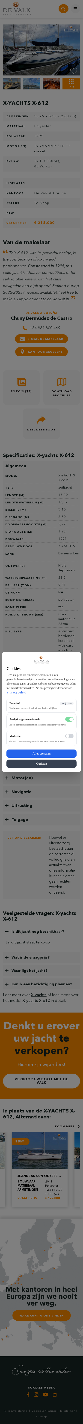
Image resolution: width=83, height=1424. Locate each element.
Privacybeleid (16, 692)
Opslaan (41, 763)
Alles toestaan (41, 753)
